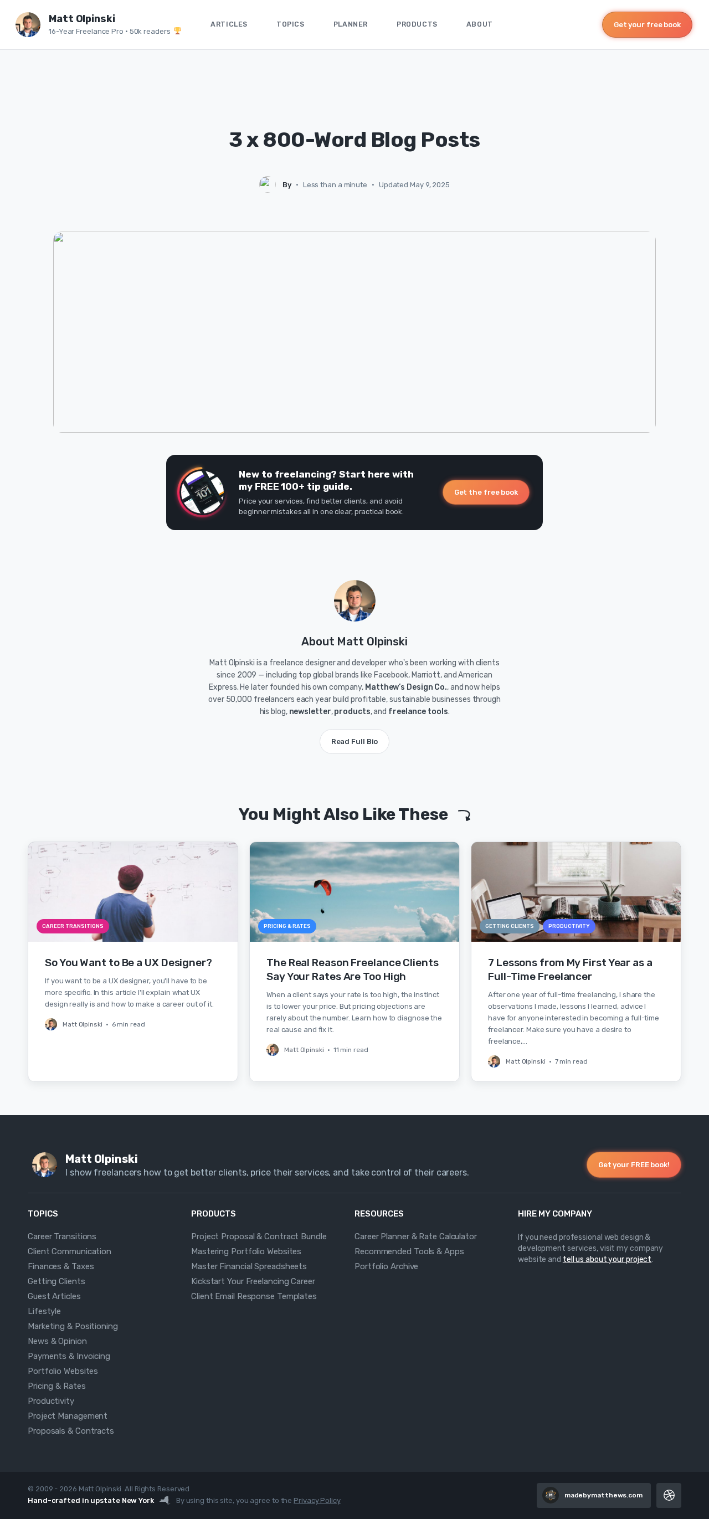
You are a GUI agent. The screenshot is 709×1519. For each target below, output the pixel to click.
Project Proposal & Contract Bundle (259, 1236)
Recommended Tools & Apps (409, 1251)
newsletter (310, 711)
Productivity (51, 1401)
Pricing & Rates (57, 1386)
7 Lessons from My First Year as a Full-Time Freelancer (570, 969)
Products (417, 24)
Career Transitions (62, 1236)
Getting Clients (56, 1281)
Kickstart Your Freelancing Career (253, 1281)
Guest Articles (54, 1296)
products (352, 711)
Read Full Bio (354, 741)
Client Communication (69, 1251)
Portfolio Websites (63, 1371)
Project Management (67, 1416)
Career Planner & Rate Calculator (415, 1236)
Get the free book (486, 492)
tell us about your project (607, 1259)
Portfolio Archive (386, 1266)
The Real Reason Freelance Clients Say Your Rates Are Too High (352, 969)
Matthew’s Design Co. (406, 687)
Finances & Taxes (61, 1266)
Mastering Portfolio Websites (246, 1251)
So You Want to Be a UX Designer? (128, 962)
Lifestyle (44, 1311)
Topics (290, 24)
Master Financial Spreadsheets (249, 1266)
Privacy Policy (317, 1500)
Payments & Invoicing (69, 1356)
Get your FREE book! (634, 1165)
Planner (350, 24)
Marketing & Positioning (73, 1326)
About (479, 24)
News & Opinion (57, 1341)
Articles (229, 24)
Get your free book (647, 24)
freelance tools (418, 711)
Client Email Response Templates (254, 1296)
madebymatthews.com (603, 1495)
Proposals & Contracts (71, 1431)
